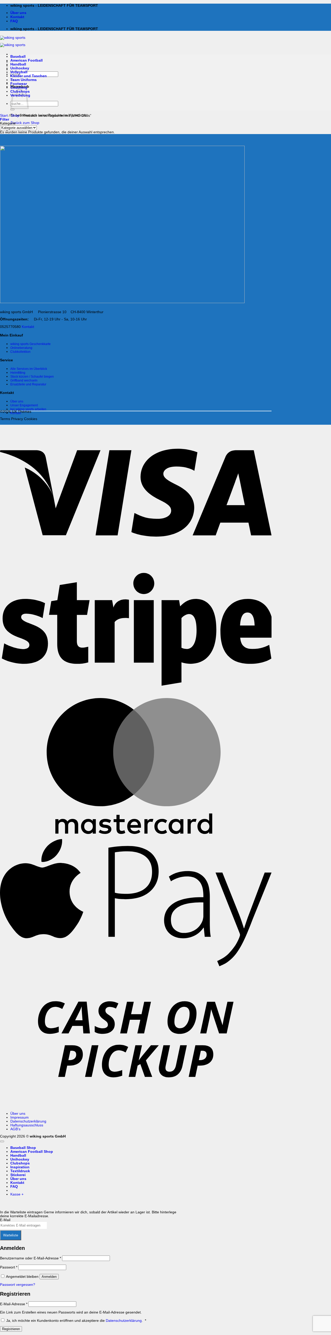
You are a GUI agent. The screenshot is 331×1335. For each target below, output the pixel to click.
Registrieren (11, 1329)
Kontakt (17, 17)
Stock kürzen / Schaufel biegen (32, 376)
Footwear (18, 84)
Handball (18, 64)
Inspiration (19, 1167)
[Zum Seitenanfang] (2, 1141)
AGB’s (15, 1129)
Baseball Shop (23, 1148)
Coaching (18, 88)
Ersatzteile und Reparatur (28, 384)
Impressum (19, 1117)
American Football (26, 60)
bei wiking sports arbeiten (28, 409)
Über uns (18, 13)
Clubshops (20, 1163)
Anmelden (49, 1277)
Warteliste (10, 1235)
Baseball (18, 56)
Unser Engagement (24, 405)
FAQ (14, 21)
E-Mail (5, 1220)
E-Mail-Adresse (13, 1304)
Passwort (8, 1267)
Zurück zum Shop (24, 123)
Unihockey (19, 68)
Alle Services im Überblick (28, 369)
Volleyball (18, 72)
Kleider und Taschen (28, 76)
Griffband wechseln (23, 380)
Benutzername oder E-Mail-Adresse (30, 1258)
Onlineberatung (21, 348)
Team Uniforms (23, 80)
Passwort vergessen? (17, 1285)
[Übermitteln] (12, 109)
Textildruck (20, 1171)
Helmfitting (17, 373)
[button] (4, 119)
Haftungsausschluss (26, 1125)
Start (4, 116)
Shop (15, 116)
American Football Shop (31, 1152)
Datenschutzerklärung (28, 1121)
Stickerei (18, 1175)
